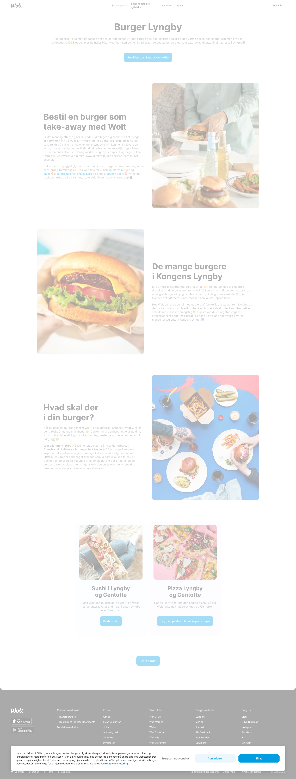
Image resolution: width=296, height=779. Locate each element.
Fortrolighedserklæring (114, 763)
